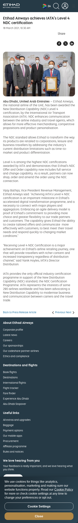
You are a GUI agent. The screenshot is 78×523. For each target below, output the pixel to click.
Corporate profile (13, 329)
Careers (7, 340)
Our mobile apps (12, 435)
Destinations (10, 377)
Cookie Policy (63, 489)
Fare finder (9, 393)
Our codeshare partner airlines (21, 351)
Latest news (10, 335)
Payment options (13, 430)
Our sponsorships (13, 345)
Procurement (11, 441)
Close (39, 516)
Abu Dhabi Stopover (14, 404)
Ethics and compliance (16, 356)
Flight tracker (11, 388)
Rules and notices (13, 451)
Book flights (10, 372)
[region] (39, 500)
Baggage (8, 425)
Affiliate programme (15, 446)
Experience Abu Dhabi (16, 398)
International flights (14, 382)
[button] (46, 6)
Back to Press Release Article (19, 312)
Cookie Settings (39, 506)
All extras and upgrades (16, 420)
